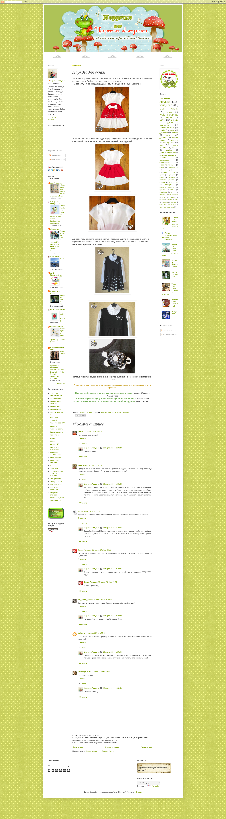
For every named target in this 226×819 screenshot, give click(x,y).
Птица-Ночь (174, 313)
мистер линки (55, 398)
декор (52, 441)
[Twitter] (52, 170)
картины (169, 135)
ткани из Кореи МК (57, 423)
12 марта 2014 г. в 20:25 (92, 465)
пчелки (169, 199)
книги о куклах (56, 457)
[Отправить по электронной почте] (76, 415)
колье (172, 190)
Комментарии (56, 160)
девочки (104, 412)
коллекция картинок (54, 461)
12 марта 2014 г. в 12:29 (93, 432)
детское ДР (54, 444)
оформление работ (167, 165)
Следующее (78, 747)
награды (175, 147)
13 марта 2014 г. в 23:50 (112, 688)
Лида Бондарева (85, 599)
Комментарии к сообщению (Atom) (100, 751)
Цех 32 (173, 192)
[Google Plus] (62, 170)
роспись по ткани (166, 128)
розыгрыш (169, 185)
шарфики (163, 192)
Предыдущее (146, 747)
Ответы (84, 443)
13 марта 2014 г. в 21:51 (107, 582)
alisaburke (54, 229)
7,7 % (62, 259)
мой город (166, 170)
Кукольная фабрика (54, 367)
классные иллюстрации (55, 453)
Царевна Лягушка (91, 448)
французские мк (56, 432)
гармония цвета (56, 429)
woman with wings (55, 292)
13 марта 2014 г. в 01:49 (96, 633)
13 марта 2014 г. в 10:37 (112, 569)
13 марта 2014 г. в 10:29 (112, 448)
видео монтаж (55, 410)
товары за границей (54, 419)
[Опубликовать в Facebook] (83, 415)
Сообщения (56, 155)
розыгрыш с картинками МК (56, 394)
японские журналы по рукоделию (57, 499)
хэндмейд (125, 412)
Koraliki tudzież (56, 327)
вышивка (171, 177)
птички (169, 112)
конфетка (174, 145)
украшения (174, 140)
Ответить (82, 438)
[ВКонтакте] (49, 170)
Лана (80, 465)
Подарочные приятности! (175, 303)
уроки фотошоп (56, 485)
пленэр (165, 172)
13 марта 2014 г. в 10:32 (112, 484)
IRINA (80, 432)
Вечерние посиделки (55, 203)
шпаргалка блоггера (54, 494)
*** (61, 277)
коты (173, 172)
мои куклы (168, 108)
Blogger (139, 792)
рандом (53, 438)
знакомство (164, 160)
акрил (161, 167)
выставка (164, 125)
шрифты (53, 426)
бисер (161, 177)
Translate (155, 786)
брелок (162, 190)
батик (162, 120)
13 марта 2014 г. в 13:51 (100, 672)
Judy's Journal (56, 183)
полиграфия (173, 167)
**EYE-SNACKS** (57, 310)
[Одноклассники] (54, 170)
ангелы (174, 120)
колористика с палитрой (55, 402)
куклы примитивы (168, 115)
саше (176, 199)
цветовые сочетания (54, 489)
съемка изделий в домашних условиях (57, 473)
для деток (112, 412)
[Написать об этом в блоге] (78, 415)
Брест (161, 145)
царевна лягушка (164, 100)
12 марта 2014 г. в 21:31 (90, 511)
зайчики (175, 133)
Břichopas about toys (57, 349)
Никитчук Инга (84, 672)
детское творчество (167, 152)
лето (165, 147)
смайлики (54, 468)
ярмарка (171, 175)
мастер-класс (168, 143)
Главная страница (112, 747)
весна (169, 117)
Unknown (82, 633)
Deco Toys (54, 257)
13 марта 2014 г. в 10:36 (112, 528)
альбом (169, 150)
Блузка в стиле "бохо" (175, 274)
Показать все (61, 383)
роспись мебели (166, 187)
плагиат (162, 199)
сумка (161, 175)
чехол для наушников (166, 207)
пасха (176, 170)
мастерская (173, 182)
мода (119, 412)
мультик (172, 197)
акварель (162, 195)
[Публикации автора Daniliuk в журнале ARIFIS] (53, 531)
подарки (169, 122)
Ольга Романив (84, 550)
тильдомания (55, 479)
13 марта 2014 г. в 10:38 (112, 616)
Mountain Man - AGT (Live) (62, 299)
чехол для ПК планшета (167, 204)
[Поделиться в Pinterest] (85, 415)
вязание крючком (166, 180)
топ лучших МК (56, 482)
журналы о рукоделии (54, 448)
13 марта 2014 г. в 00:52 (102, 599)
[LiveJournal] (59, 170)
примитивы (54, 435)
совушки (173, 202)
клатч (164, 197)
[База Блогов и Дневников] (56, 518)
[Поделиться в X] (80, 415)
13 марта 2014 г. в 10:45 (112, 652)
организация (164, 162)
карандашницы (173, 195)
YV (79, 511)
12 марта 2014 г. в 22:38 (101, 550)
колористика (55, 407)
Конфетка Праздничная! (175, 263)
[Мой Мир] (57, 170)
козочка (162, 182)
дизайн (162, 130)
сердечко (165, 202)
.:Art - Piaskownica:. (56, 274)
